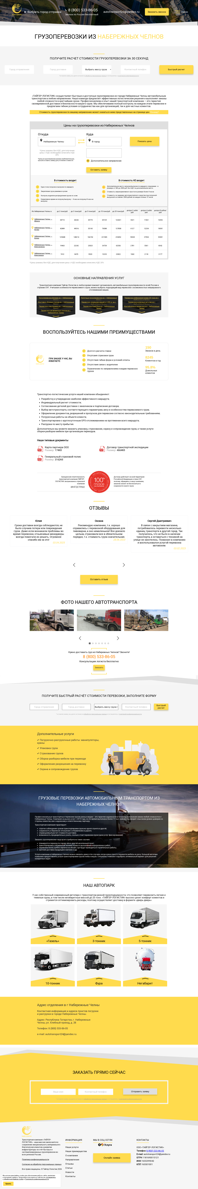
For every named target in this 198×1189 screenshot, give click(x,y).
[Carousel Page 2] (92, 643)
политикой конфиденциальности (128, 76)
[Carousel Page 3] (96, 643)
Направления (72, 1159)
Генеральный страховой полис (63, 456)
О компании (71, 1155)
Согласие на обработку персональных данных (41, 1164)
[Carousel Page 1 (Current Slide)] (90, 643)
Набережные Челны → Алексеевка (43, 254)
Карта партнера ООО (57, 447)
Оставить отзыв (99, 579)
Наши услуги (72, 1147)
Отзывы (69, 1164)
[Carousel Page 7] (108, 643)
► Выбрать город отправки (42, 12)
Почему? (154, 112)
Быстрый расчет (176, 69)
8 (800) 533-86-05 (83, 10)
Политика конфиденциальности (35, 1159)
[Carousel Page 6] (105, 643)
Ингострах (78, 487)
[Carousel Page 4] (99, 643)
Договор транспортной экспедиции (127, 447)
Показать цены (145, 141)
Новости (69, 1172)
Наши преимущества (76, 1151)
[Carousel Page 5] (102, 643)
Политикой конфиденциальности (37, 1179)
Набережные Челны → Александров (43, 246)
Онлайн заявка (112, 1158)
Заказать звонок (157, 12)
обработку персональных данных (95, 76)
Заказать (99, 667)
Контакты (70, 1176)
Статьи (68, 1168)
